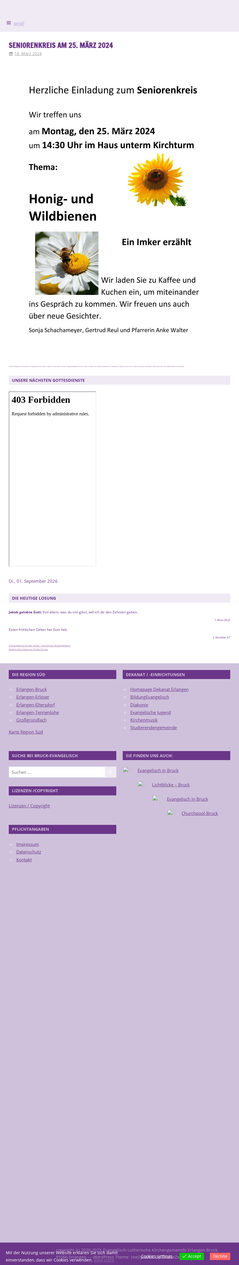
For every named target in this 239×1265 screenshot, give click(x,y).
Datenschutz (28, 852)
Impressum (27, 844)
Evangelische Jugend (150, 712)
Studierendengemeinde (153, 727)
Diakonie (139, 705)
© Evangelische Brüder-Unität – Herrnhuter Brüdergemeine (39, 645)
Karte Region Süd (26, 732)
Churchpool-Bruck (200, 813)
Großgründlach (31, 720)
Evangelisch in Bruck (158, 770)
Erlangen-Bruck (31, 689)
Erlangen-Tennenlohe (37, 712)
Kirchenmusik (144, 720)
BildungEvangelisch (149, 697)
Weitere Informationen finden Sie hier (28, 649)
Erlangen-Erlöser (32, 697)
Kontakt (24, 859)
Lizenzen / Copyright (29, 806)
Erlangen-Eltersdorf (35, 705)
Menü (19, 24)
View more (104, 1260)
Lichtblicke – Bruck (171, 785)
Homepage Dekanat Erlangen (159, 689)
